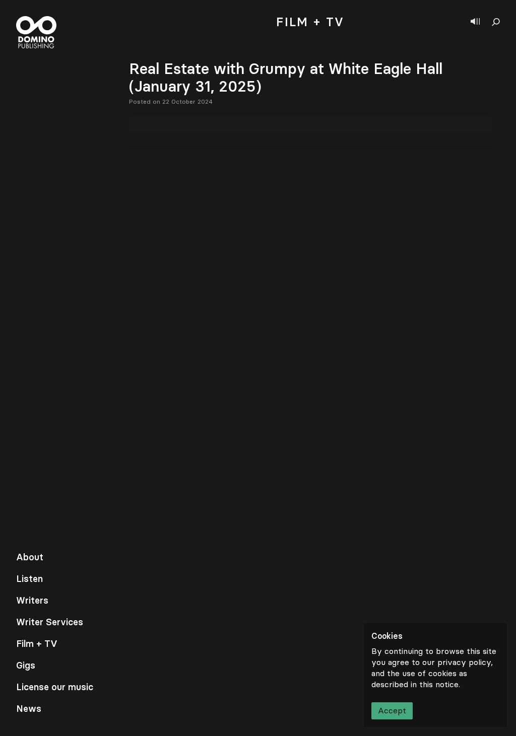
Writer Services (49, 622)
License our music (54, 687)
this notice (439, 684)
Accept (392, 710)
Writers (32, 600)
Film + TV (36, 643)
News (28, 708)
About (29, 557)
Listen (29, 578)
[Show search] (496, 22)
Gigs (25, 665)
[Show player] (475, 22)
